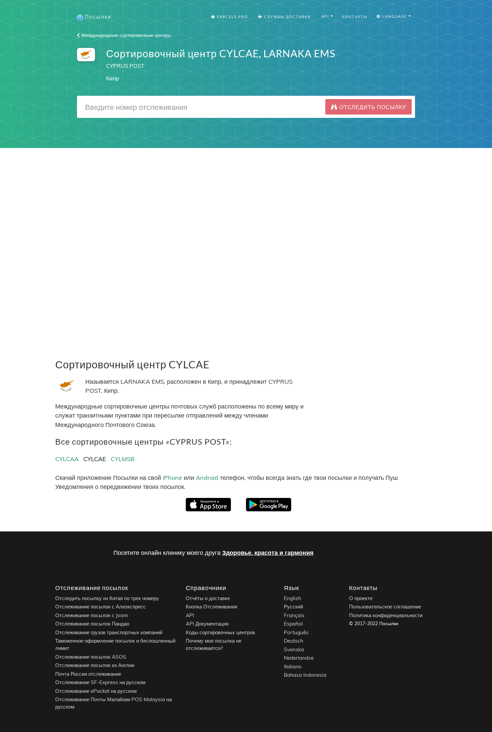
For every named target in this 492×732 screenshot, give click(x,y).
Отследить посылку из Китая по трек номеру (107, 598)
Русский (293, 607)
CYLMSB (123, 459)
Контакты (354, 16)
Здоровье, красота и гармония (268, 553)
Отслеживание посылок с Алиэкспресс (100, 607)
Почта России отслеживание (88, 674)
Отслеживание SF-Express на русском (100, 682)
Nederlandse (299, 658)
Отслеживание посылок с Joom (91, 615)
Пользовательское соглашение (385, 607)
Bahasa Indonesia (305, 675)
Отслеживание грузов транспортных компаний (108, 632)
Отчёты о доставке (208, 598)
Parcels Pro (232, 16)
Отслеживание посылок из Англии (94, 665)
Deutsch (293, 641)
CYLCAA (67, 459)
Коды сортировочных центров (220, 632)
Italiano (293, 666)
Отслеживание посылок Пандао (92, 624)
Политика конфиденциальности (385, 615)
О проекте (361, 598)
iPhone (172, 478)
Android (207, 478)
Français (294, 615)
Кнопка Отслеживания (211, 607)
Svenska (294, 649)
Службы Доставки (287, 16)
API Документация (207, 624)
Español (293, 624)
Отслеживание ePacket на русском (96, 691)
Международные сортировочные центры (125, 35)
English (292, 598)
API (190, 615)
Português (296, 632)
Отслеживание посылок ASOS (90, 657)
